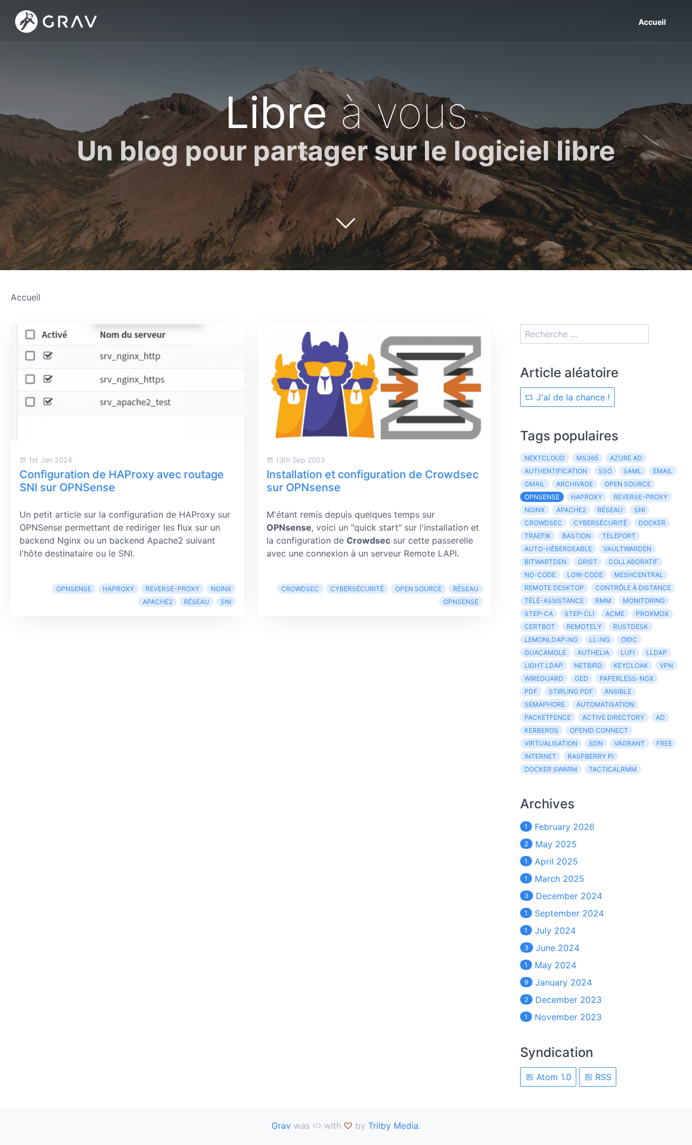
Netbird (588, 665)
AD (660, 717)
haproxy (118, 589)
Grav (281, 1125)
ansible (617, 691)
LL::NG (599, 639)
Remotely (584, 626)
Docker (652, 523)
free (664, 743)
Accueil (652, 21)
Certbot (539, 626)
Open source (418, 589)
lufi (628, 652)
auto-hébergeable (558, 549)
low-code (585, 575)
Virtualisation (550, 743)
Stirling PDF (571, 691)
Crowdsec (300, 589)
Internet (540, 756)
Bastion (576, 536)
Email (663, 471)
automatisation (605, 704)
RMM (603, 601)
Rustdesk (630, 626)
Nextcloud (544, 458)
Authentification (555, 471)
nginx (221, 589)
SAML (632, 471)
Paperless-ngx (627, 678)
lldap (656, 652)
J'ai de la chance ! (572, 397)
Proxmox (652, 614)
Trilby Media (393, 1125)
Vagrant (629, 743)
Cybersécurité (357, 589)
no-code (540, 575)
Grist (587, 562)
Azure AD (626, 458)
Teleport (619, 536)
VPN (666, 665)
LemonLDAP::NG (551, 639)
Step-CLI (579, 614)
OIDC (629, 639)
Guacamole (545, 652)
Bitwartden (545, 562)
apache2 (157, 602)
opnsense (73, 589)
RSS (602, 1077)
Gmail (534, 484)
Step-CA (538, 614)
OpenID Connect (599, 730)
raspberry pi (591, 756)
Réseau (196, 602)
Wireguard (543, 678)
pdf (530, 691)
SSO (605, 471)
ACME (615, 614)
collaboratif (633, 562)
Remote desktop (554, 588)
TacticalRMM (613, 769)
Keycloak (631, 665)
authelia (593, 652)
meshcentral (638, 575)
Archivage (574, 484)
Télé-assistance (554, 601)
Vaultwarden (627, 549)
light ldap (543, 665)
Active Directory (613, 717)
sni (226, 602)
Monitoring (644, 601)
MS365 (587, 458)
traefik (537, 536)
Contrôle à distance (633, 588)
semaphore (544, 704)
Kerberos (541, 730)
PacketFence (547, 717)
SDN (596, 743)
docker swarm (550, 769)
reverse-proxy (172, 589)
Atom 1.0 (552, 1077)
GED (581, 678)
